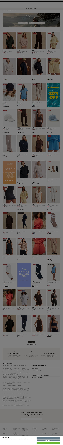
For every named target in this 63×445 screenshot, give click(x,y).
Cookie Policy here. (24, 439)
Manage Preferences (48, 440)
